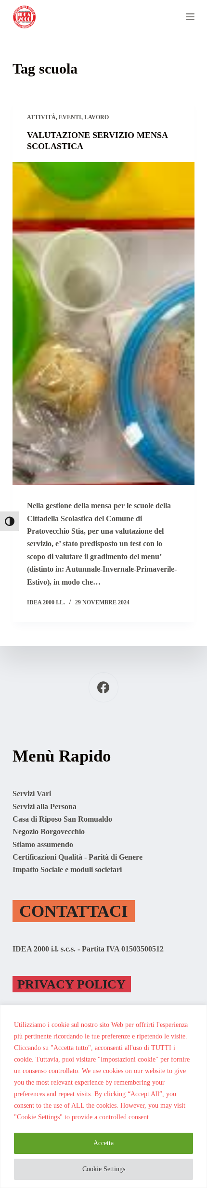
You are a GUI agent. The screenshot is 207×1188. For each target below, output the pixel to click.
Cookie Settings (103, 1169)
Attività (41, 117)
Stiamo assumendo (43, 844)
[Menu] (190, 17)
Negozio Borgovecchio (49, 831)
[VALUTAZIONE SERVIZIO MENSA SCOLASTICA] (103, 324)
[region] (103, 1096)
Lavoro (96, 117)
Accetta (103, 1143)
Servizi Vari (32, 793)
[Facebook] (104, 687)
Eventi (70, 117)
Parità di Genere (115, 857)
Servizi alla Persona (45, 806)
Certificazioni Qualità (47, 857)
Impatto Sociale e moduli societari (67, 869)
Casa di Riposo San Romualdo (62, 819)
